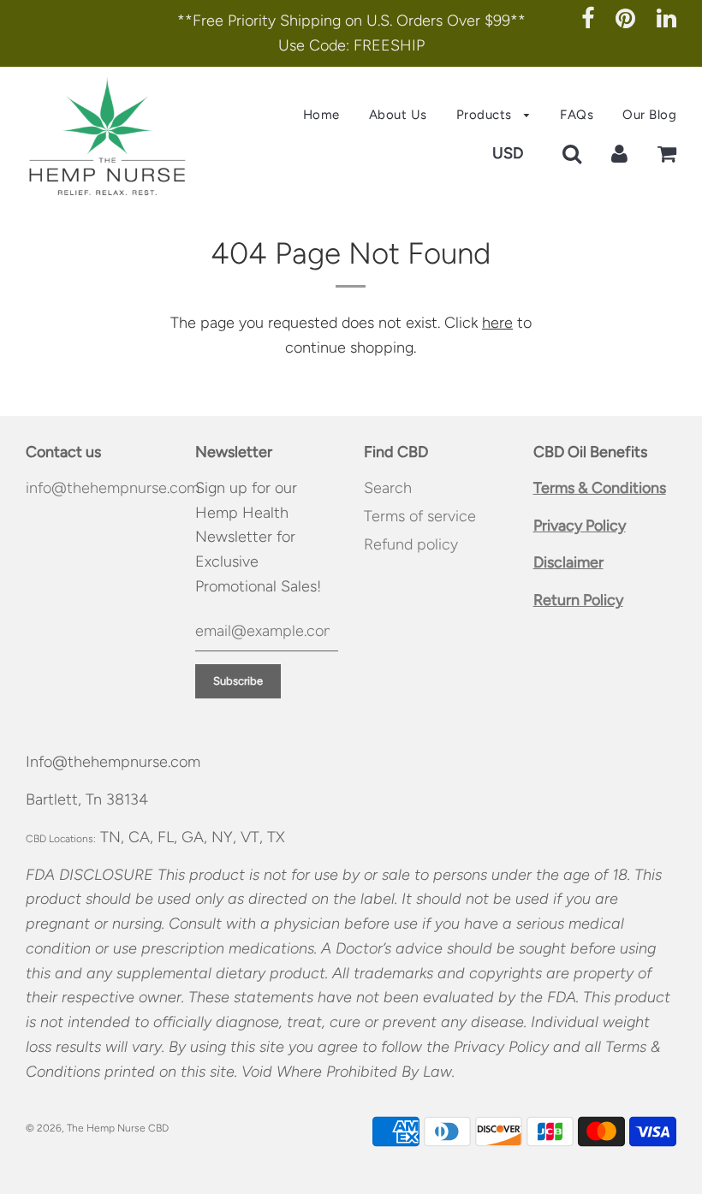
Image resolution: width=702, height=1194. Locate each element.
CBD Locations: (61, 839)
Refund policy (411, 544)
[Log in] (619, 153)
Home (321, 114)
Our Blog (649, 114)
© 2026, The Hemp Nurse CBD (97, 1128)
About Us (398, 114)
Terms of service (420, 516)
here (497, 322)
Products (486, 114)
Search (388, 487)
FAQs (576, 114)
